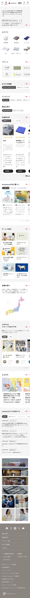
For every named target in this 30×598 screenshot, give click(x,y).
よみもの (4, 548)
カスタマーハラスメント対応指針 (9, 585)
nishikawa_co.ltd (8, 205)
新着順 (4, 336)
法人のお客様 (7, 556)
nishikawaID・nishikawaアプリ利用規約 (10, 576)
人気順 (10, 336)
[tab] (9, 87)
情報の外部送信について (7, 582)
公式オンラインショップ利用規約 (9, 564)
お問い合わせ (7, 559)
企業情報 (19, 554)
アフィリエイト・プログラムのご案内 (10, 573)
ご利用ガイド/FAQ (22, 556)
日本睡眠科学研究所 (9, 554)
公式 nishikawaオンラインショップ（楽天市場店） (13, 587)
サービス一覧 (6, 541)
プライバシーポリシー (7, 570)
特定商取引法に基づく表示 (7, 579)
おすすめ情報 (6, 544)
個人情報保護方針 (6, 567)
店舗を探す (5, 537)
